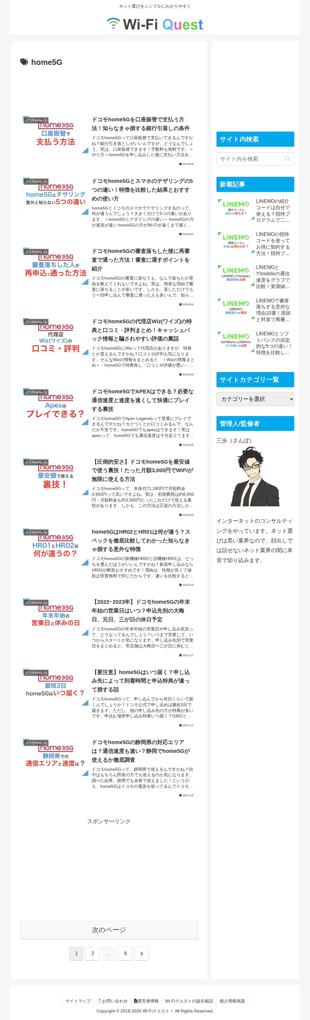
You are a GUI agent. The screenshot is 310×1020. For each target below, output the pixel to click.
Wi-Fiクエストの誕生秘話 (189, 1000)
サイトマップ (78, 1000)
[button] (287, 159)
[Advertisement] (109, 87)
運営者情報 (148, 1000)
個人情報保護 (232, 1000)
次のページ (109, 930)
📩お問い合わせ (112, 1000)
